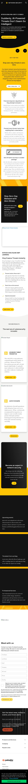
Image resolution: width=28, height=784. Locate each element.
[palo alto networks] (14, 3)
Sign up (6, 729)
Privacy (3, 764)
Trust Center (5, 766)
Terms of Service (13, 696)
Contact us (6, 699)
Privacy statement (13, 778)
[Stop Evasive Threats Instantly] (15, 236)
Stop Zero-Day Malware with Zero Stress (20, 206)
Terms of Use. (20, 692)
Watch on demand (7, 37)
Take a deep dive (12, 86)
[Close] (26, 771)
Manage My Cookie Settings (14, 781)
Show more (14, 436)
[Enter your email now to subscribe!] (14, 720)
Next (25, 51)
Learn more (7, 309)
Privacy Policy (4, 696)
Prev (17, 51)
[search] (26, 2)
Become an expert (14, 483)
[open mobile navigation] (2, 2)
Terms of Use (5, 769)
